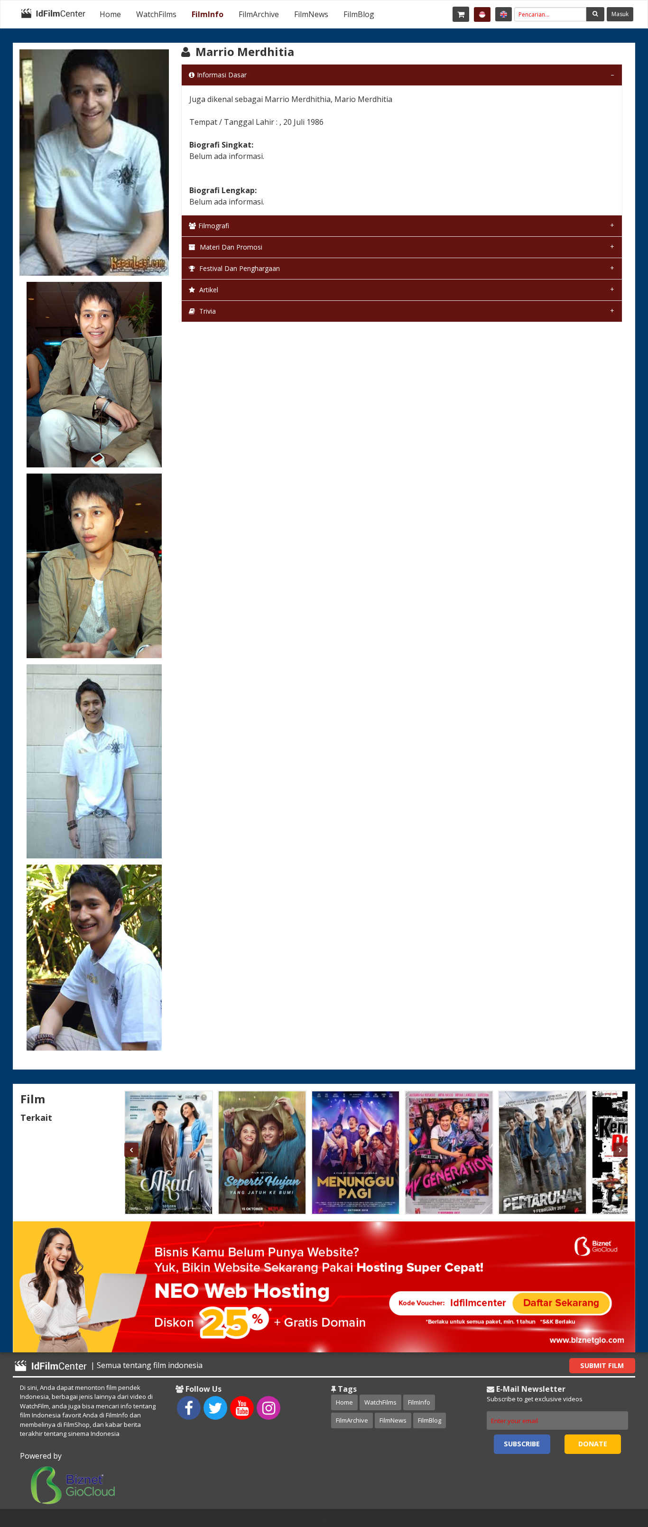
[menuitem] (110, 14)
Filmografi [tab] (213, 225)
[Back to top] (617, 1468)
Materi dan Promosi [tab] (230, 246)
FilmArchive (259, 14)
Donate (592, 1443)
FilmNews (311, 14)
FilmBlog (358, 14)
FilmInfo (207, 14)
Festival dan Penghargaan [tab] (238, 268)
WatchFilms (156, 14)
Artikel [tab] (207, 289)
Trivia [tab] (206, 311)
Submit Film (602, 1365)
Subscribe (522, 1443)
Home (110, 14)
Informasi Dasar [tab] (222, 74)
